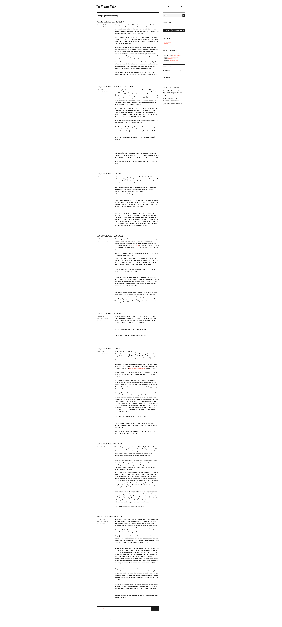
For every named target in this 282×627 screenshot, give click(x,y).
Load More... (167, 30)
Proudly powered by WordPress (115, 620)
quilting (166, 43)
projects (99, 91)
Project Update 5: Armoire (110, 174)
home (164, 7)
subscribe (183, 7)
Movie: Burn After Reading (110, 22)
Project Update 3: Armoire (110, 313)
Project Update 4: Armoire (110, 236)
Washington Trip (172, 58)
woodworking (104, 26)
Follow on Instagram (179, 30)
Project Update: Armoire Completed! (115, 87)
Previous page (153, 610)
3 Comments (100, 93)
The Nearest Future (107, 7)
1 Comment (99, 180)
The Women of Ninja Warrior (137, 368)
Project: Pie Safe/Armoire (109, 516)
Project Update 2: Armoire (110, 349)
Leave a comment (101, 320)
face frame (136, 245)
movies (98, 26)
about (169, 7)
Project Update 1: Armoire (109, 444)
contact (175, 7)
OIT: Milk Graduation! (173, 54)
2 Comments (100, 28)
